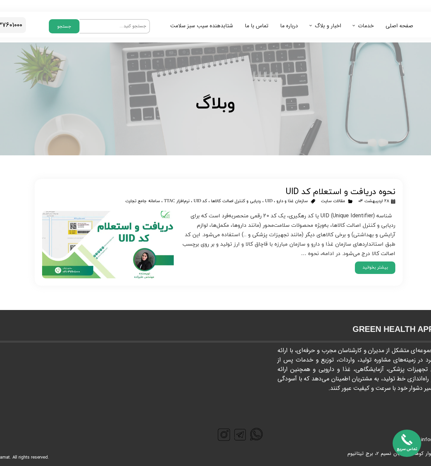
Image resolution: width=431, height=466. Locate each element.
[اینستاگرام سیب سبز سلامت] (224, 435)
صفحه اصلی (399, 26)
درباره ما (289, 26)
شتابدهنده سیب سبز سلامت (201, 26)
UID (268, 201)
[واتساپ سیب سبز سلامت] (256, 434)
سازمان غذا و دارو (292, 201)
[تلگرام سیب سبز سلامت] (240, 434)
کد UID (200, 201)
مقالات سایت (333, 201)
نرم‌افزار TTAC (177, 201)
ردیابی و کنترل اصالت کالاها (236, 201)
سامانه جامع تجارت (142, 201)
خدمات (366, 26)
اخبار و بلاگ (328, 26)
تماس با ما (256, 26)
